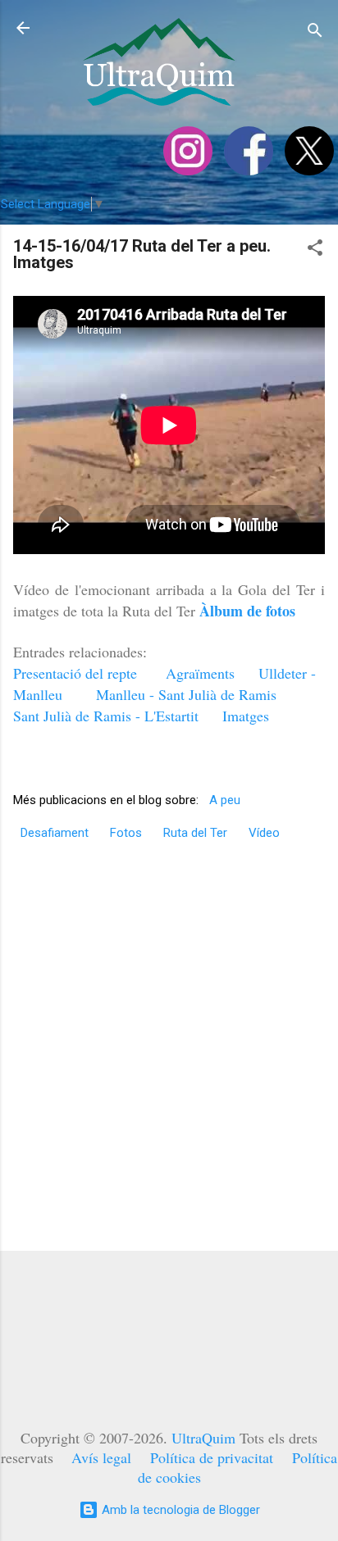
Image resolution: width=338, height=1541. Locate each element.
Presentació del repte (75, 673)
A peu (224, 800)
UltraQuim (203, 1438)
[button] (315, 250)
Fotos (126, 832)
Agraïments (200, 673)
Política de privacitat (211, 1457)
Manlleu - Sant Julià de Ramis (186, 694)
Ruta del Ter (195, 832)
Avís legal (101, 1457)
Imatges (245, 715)
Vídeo (264, 832)
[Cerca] (315, 33)
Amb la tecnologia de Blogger (179, 1509)
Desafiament (55, 832)
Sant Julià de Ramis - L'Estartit (106, 715)
